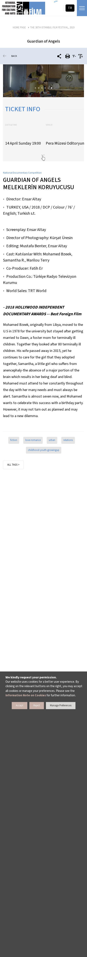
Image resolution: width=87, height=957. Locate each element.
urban (52, 440)
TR (70, 8)
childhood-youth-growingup (43, 450)
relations (68, 440)
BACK (14, 56)
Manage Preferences (60, 705)
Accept (19, 705)
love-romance (33, 440)
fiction (13, 440)
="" (55, 2)
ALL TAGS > (13, 465)
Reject (36, 705)
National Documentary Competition (22, 173)
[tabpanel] (43, 80)
